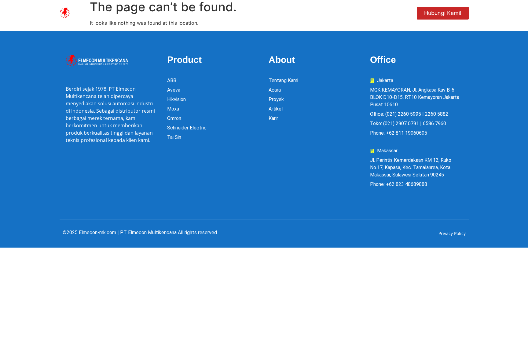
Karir (362, 12)
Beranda (175, 12)
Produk (210, 12)
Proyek (302, 12)
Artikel (392, 12)
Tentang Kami (261, 12)
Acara (333, 12)
